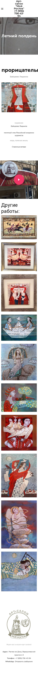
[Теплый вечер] (19, 571)
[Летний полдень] (19, 397)
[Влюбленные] (19, 328)
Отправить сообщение (24, 661)
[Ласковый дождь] (19, 362)
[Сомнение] (19, 524)
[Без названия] (19, 227)
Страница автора (19, 147)
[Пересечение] (19, 475)
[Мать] (19, 433)
